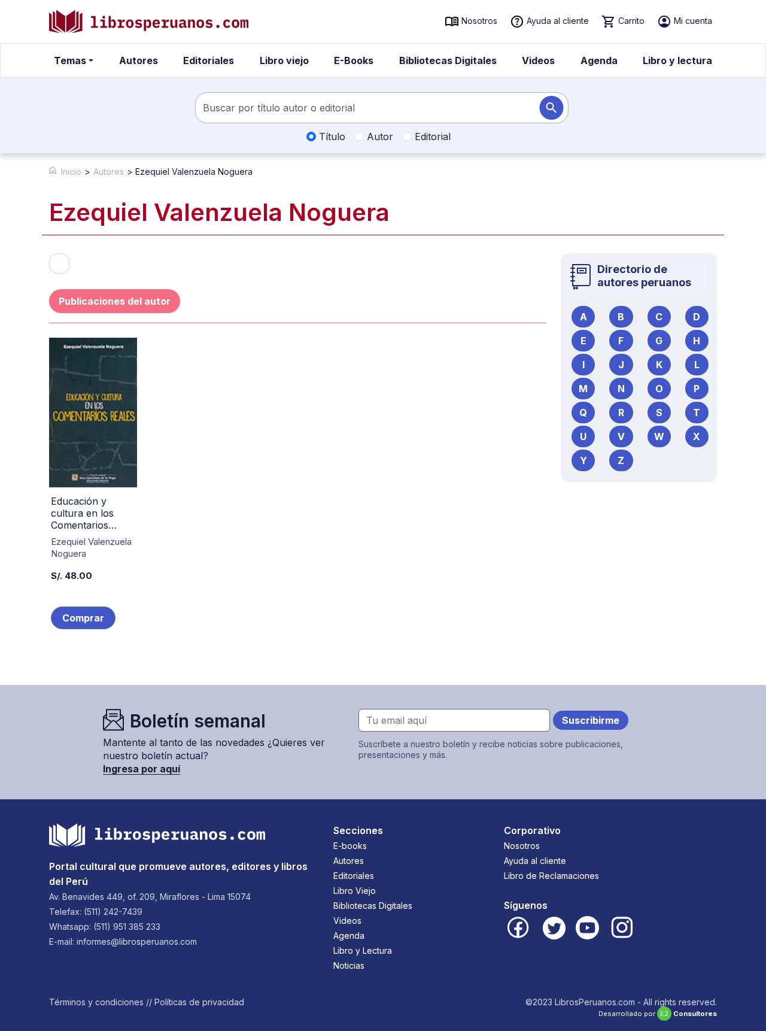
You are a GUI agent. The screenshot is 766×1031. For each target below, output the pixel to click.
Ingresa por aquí (141, 769)
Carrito (630, 21)
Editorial (431, 136)
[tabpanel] (297, 499)
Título (330, 136)
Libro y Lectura (362, 950)
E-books (350, 846)
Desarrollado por (657, 1013)
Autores (138, 60)
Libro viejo (284, 60)
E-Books (353, 60)
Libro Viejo (354, 891)
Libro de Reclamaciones (551, 876)
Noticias (348, 965)
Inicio (71, 171)
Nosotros (478, 21)
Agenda (599, 60)
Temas (70, 60)
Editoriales (208, 60)
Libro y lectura (677, 60)
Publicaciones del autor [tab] (115, 301)
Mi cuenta (691, 21)
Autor (378, 136)
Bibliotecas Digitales (448, 60)
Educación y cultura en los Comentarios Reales (82, 519)
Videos (538, 60)
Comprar (83, 618)
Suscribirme (590, 720)
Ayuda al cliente (556, 21)
